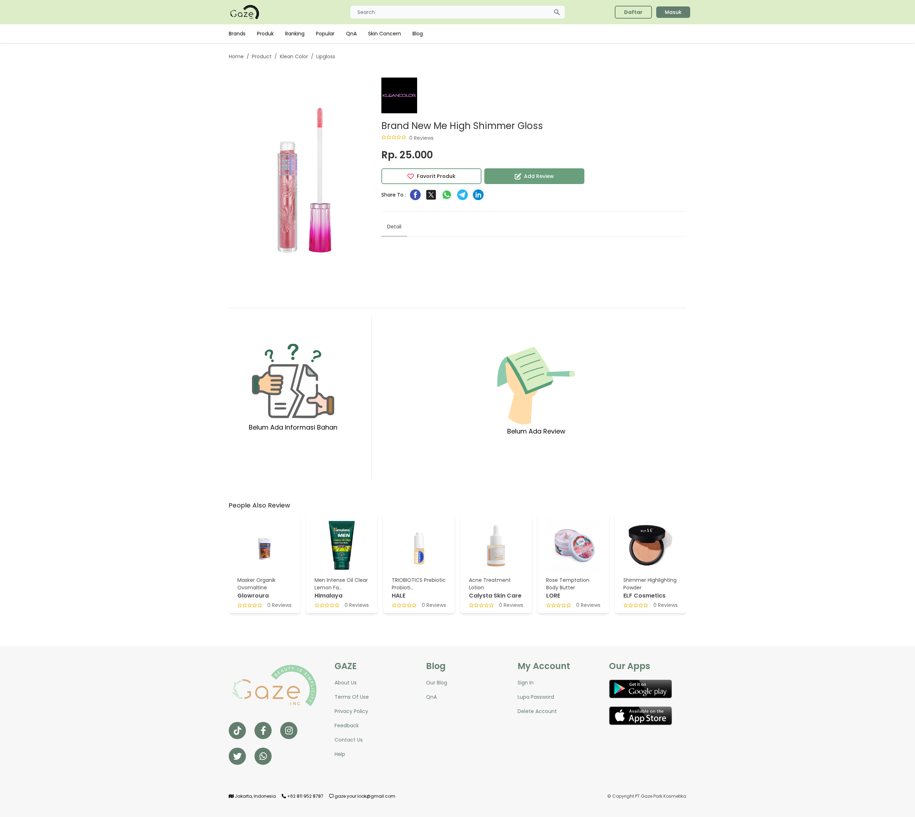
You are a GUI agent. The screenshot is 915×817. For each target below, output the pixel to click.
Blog (417, 33)
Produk (265, 33)
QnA (351, 33)
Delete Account (537, 711)
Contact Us (349, 739)
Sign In (526, 682)
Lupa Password (536, 696)
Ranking (295, 33)
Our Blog (436, 682)
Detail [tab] (394, 226)
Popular (325, 33)
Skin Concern (384, 33)
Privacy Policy (351, 711)
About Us (346, 682)
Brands (237, 33)
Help (340, 754)
